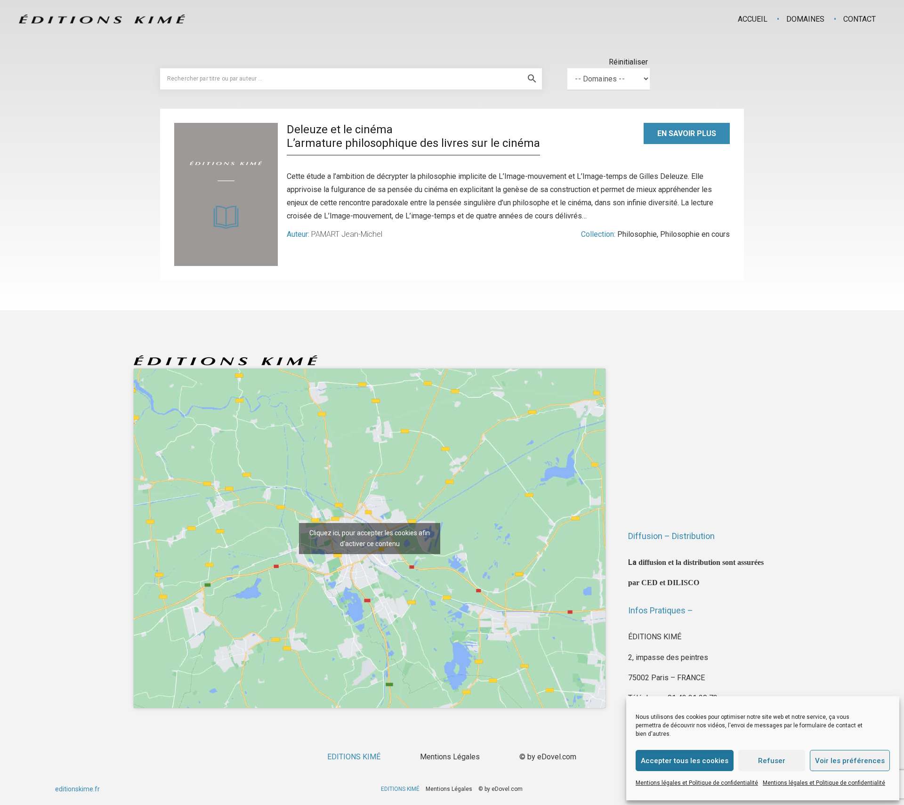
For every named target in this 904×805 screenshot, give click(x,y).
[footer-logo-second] (102, 19)
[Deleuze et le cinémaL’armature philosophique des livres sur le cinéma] (226, 194)
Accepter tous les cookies (684, 761)
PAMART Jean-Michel (346, 234)
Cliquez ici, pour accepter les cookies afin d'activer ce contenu (369, 538)
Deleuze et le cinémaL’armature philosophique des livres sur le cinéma (413, 136)
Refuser (771, 761)
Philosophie (637, 234)
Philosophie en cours (695, 234)
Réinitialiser (628, 61)
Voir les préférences (850, 761)
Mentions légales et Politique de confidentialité (697, 783)
